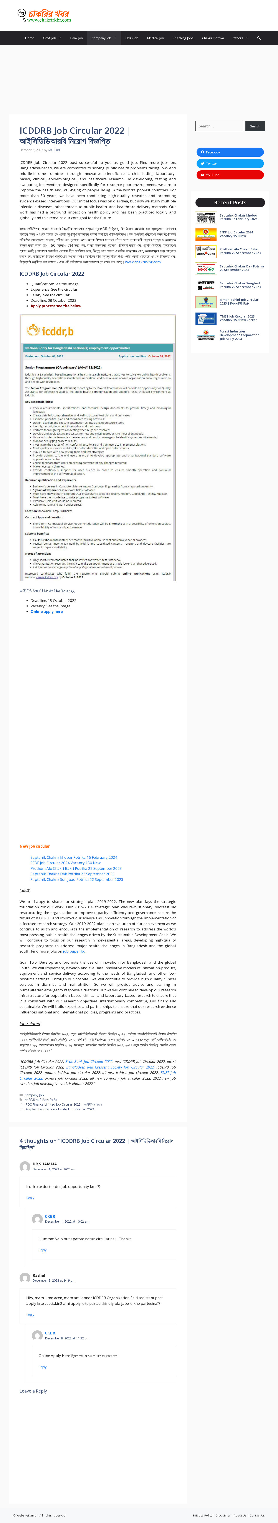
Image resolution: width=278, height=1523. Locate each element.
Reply (30, 1198)
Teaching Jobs (183, 38)
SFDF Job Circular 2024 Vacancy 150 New (66, 862)
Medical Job (155, 38)
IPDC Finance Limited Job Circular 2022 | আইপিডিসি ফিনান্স (63, 1104)
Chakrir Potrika (213, 38)
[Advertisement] (139, 77)
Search (255, 126)
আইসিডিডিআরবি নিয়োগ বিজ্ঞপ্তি (41, 1100)
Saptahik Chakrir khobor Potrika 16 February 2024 (74, 857)
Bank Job (76, 38)
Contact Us (257, 1515)
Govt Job (49, 38)
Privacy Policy (202, 1515)
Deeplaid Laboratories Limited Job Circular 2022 (59, 1109)
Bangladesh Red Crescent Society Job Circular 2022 (110, 1067)
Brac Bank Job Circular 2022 (89, 1061)
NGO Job (131, 38)
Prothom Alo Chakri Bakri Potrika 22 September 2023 (76, 868)
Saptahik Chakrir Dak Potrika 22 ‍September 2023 (73, 873)
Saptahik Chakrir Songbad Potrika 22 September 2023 (77, 879)
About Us (240, 1515)
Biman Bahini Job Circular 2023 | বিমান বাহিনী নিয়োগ (239, 301)
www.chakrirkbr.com (143, 261)
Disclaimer (223, 1515)
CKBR (82, 15)
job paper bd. (74, 951)
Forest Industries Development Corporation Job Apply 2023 (240, 335)
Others (238, 38)
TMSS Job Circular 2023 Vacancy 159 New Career (238, 318)
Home (29, 38)
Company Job (101, 38)
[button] (259, 38)
